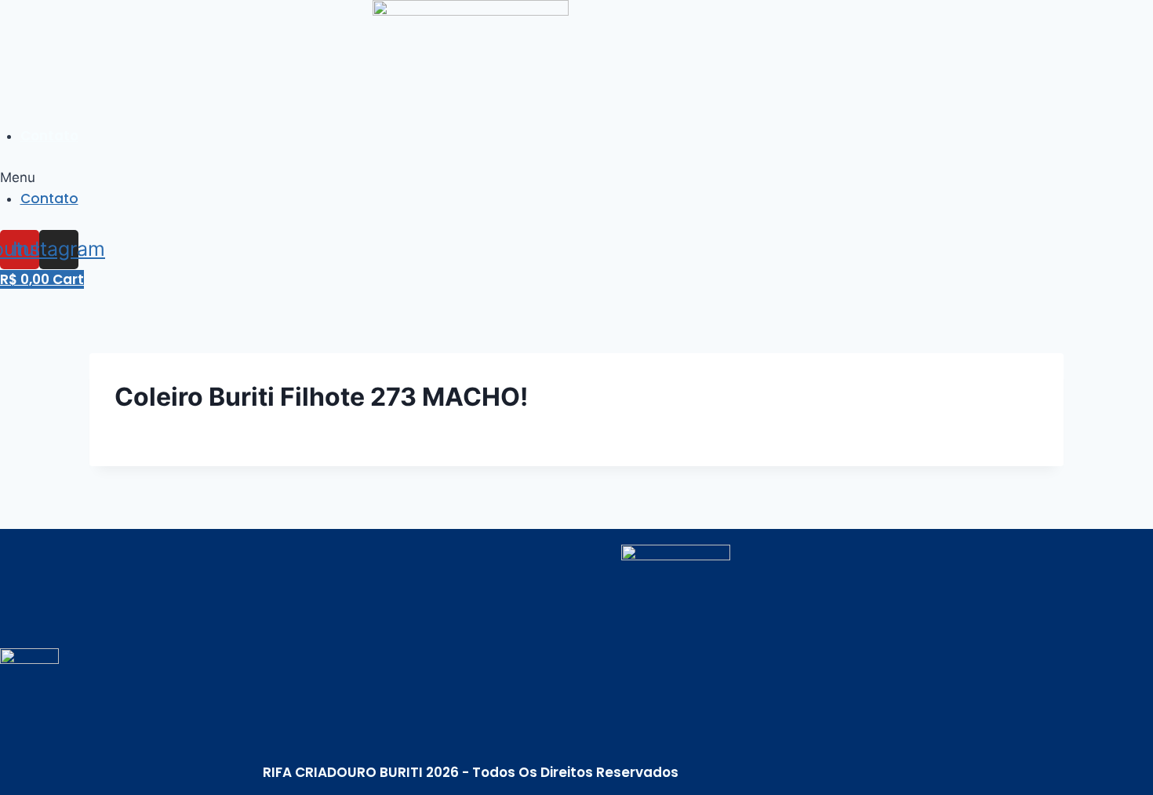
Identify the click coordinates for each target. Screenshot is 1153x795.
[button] (470, 177)
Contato (49, 135)
